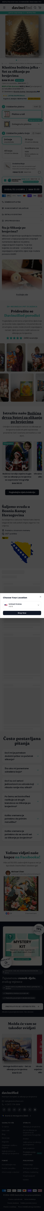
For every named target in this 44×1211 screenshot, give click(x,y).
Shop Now (22, 613)
